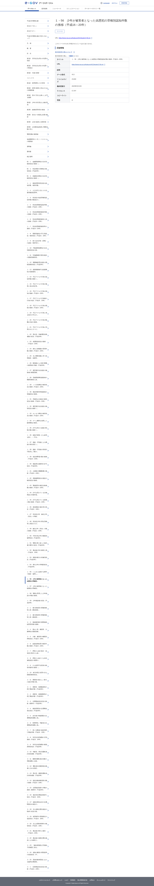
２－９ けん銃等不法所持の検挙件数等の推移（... (37, 666)
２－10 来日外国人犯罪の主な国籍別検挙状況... (37, 673)
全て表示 (76, 56)
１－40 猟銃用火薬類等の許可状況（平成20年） (37, 465)
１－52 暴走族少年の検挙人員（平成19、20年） (37, 551)
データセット (32, 8)
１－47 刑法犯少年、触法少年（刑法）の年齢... (37, 515)
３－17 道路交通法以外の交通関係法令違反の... (37, 803)
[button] (105, 3)
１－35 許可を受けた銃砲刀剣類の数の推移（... (37, 429)
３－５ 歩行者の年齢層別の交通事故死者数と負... (37, 717)
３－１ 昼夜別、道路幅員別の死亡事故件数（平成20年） (37, 688)
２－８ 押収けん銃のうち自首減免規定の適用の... (37, 659)
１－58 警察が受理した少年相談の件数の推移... (37, 594)
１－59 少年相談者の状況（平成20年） (37, 601)
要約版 (29, 151)
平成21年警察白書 (32, 21)
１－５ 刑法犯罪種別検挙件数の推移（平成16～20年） (37, 213)
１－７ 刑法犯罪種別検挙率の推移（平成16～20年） (37, 227)
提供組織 (44, 8)
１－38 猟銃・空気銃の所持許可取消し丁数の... (37, 450)
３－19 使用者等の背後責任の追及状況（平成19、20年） (37, 817)
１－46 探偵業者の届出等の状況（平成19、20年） (37, 508)
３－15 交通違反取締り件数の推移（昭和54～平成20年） (37, 789)
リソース (60, 31)
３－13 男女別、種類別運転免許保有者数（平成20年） (37, 774)
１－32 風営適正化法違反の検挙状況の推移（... (37, 407)
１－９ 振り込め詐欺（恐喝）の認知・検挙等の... (37, 242)
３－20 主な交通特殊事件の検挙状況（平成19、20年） (37, 825)
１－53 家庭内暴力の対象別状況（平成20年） (37, 558)
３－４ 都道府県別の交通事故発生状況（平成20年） (37, 709)
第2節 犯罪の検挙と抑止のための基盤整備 (37, 89)
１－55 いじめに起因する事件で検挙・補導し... (37, 573)
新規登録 (124, 3)
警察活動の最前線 (32, 134)
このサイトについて (44, 880)
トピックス (30, 78)
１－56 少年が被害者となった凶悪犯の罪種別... (37, 580)
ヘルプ (66, 880)
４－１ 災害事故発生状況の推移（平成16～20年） (37, 868)
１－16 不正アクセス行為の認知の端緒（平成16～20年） (37, 292)
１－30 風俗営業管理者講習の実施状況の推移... (37, 393)
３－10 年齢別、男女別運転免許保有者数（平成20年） (37, 753)
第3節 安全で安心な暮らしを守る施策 (37, 96)
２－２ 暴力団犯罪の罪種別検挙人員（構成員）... (37, 616)
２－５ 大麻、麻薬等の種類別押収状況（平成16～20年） (37, 637)
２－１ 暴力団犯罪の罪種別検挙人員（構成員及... (37, 609)
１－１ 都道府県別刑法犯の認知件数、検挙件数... (37, 184)
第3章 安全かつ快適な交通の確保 (37, 116)
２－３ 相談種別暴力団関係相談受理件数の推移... (37, 623)
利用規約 (72, 880)
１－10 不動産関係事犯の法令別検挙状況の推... (37, 249)
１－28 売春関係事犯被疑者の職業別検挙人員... (37, 378)
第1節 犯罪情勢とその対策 (36, 83)
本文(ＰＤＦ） (31, 31)
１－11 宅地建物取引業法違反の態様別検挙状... (37, 256)
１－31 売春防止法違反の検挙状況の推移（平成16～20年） (37, 400)
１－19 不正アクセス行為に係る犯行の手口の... (37, 314)
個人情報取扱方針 (82, 880)
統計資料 (30, 156)
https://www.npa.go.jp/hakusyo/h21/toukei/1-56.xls (74, 38)
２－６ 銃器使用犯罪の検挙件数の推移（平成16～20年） (37, 645)
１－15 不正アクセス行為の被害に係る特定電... (37, 285)
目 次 (29, 53)
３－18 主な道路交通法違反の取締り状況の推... (37, 810)
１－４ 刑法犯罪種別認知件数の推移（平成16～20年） (37, 206)
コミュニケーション (72, 8)
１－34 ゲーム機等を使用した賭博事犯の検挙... (37, 422)
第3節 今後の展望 (33, 73)
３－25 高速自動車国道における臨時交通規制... (37, 861)
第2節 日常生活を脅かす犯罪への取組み (37, 67)
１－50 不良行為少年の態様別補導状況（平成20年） (37, 537)
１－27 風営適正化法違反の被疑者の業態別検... (37, 371)
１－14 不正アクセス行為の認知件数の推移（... (37, 278)
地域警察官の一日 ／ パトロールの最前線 (37, 140)
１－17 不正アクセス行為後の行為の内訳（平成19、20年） (37, 299)
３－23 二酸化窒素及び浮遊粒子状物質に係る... (37, 846)
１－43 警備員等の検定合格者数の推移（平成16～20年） (37, 486)
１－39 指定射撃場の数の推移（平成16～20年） (37, 458)
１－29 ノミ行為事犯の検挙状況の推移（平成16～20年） (37, 386)
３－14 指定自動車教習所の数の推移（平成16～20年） (37, 781)
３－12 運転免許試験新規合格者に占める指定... (37, 767)
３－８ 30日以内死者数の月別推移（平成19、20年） (37, 738)
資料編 (29, 146)
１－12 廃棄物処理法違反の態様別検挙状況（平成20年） (37, 263)
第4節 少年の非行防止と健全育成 (37, 103)
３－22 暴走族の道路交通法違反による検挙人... (37, 839)
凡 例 (29, 43)
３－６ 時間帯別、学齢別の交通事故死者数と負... (37, 724)
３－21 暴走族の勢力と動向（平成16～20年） (36, 832)
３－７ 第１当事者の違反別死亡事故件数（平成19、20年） (37, 731)
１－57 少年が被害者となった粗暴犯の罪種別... (37, 587)
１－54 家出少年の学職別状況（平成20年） (37, 566)
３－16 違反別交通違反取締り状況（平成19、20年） (37, 796)
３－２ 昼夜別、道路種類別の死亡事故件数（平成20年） (37, 695)
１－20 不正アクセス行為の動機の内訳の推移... (37, 321)
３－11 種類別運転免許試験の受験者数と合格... (37, 760)
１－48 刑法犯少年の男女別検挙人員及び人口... (37, 522)
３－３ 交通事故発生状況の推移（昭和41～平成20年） (37, 702)
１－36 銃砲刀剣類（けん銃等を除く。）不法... (37, 436)
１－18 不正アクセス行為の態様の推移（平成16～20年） (37, 306)
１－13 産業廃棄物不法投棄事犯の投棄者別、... (37, 270)
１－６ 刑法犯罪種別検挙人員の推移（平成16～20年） (37, 220)
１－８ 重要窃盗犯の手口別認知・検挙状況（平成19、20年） (37, 234)
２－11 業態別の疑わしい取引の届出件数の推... (37, 681)
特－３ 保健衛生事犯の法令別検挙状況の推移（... (37, 177)
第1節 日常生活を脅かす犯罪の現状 (37, 59)
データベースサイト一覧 (92, 8)
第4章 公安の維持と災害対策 (36, 122)
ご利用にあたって (57, 880)
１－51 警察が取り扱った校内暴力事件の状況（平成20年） (37, 544)
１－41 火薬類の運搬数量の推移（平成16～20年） (37, 472)
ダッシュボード (101, 880)
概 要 (29, 48)
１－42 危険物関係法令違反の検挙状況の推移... (37, 479)
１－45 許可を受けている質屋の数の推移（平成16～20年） (37, 501)
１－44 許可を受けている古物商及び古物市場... (37, 494)
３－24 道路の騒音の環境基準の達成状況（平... (37, 853)
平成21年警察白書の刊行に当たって (37, 37)
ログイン (114, 3)
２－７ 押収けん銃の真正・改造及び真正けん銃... (37, 652)
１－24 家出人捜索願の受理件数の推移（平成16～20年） (37, 350)
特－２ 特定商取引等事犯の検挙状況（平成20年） (37, 170)
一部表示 (70, 56)
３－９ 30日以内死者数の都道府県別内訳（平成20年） (37, 745)
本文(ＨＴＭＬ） (32, 26)
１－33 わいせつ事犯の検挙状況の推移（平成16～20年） (37, 414)
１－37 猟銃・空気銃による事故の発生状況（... (37, 443)
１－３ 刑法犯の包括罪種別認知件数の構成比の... (37, 199)
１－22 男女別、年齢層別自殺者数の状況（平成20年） (37, 335)
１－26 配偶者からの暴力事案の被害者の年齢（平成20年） (37, 364)
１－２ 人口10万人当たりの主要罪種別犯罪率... (37, 191)
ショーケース (57, 8)
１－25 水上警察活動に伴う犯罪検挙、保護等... (37, 357)
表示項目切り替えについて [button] (63, 52)
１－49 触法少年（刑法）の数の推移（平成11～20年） (37, 530)
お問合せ (92, 880)
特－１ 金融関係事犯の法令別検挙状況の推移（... (37, 163)
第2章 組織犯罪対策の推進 (36, 109)
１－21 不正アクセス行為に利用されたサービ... (37, 328)
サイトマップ (111, 880)
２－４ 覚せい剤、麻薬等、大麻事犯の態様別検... (37, 630)
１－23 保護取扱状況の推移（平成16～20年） (36, 342)
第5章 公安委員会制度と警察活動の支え (37, 128)
